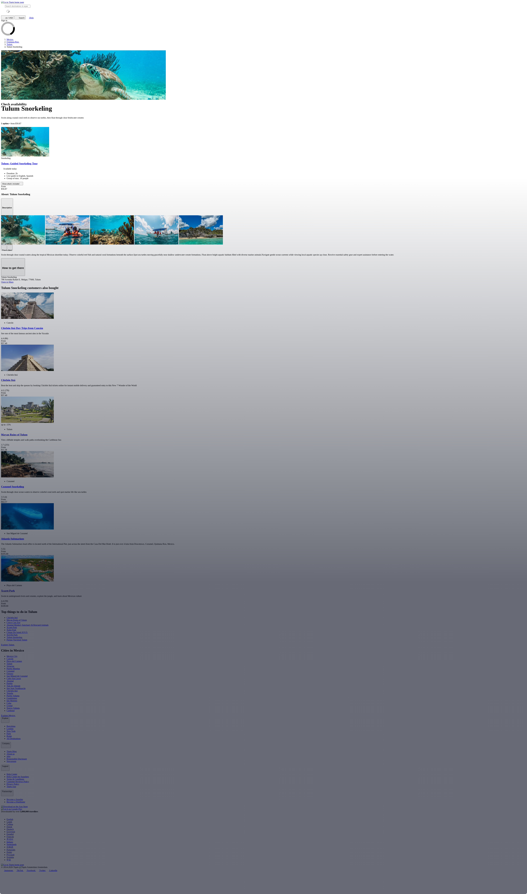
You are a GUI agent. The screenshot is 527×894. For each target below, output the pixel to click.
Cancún (10, 659)
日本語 (10, 847)
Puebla (9, 683)
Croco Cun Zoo (13, 622)
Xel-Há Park (12, 635)
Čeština (10, 824)
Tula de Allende (13, 686)
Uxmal (9, 705)
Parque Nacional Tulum (17, 640)
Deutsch (10, 829)
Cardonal (11, 710)
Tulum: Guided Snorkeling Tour (19, 163)
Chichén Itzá (12, 617)
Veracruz (10, 666)
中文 (9, 860)
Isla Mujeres (12, 701)
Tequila (10, 693)
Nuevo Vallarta (13, 708)
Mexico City (12, 656)
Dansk (9, 827)
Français (10, 836)
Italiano (10, 842)
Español (10, 834)
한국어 (10, 839)
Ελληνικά (11, 832)
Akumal (10, 681)
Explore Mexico (8, 715)
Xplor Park (11, 630)
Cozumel (10, 671)
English (10, 819)
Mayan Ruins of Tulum (17, 620)
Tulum (9, 664)
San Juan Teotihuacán (16, 688)
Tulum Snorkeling (14, 637)
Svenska (10, 857)
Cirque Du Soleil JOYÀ (17, 632)
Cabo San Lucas (14, 678)
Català (9, 822)
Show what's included (11, 184)
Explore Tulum (8, 645)
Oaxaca (10, 673)
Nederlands (11, 844)
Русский (10, 855)
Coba (9, 703)
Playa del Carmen (14, 661)
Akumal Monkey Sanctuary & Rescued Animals (27, 625)
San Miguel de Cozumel (17, 676)
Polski (9, 852)
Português (11, 850)
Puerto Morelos (13, 668)
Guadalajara (12, 698)
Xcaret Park (12, 627)
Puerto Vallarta (13, 696)
